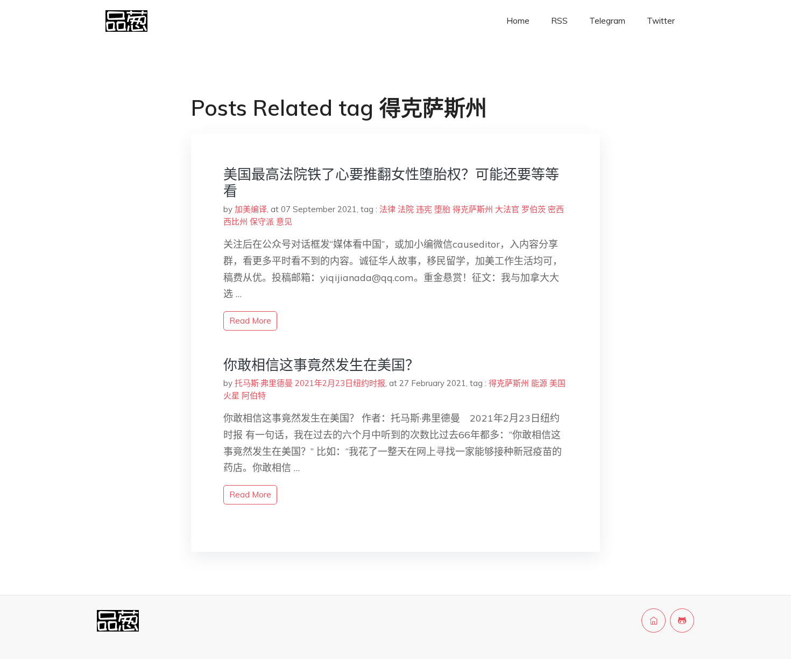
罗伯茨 (533, 209)
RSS (559, 21)
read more (250, 321)
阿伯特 (254, 395)
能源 (539, 383)
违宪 (424, 209)
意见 (284, 221)
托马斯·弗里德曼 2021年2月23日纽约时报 (310, 383)
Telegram (607, 21)
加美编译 (251, 209)
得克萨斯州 (473, 209)
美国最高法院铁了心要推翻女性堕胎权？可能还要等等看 (391, 182)
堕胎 (442, 209)
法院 (406, 209)
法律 (387, 209)
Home (517, 21)
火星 (231, 395)
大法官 (507, 209)
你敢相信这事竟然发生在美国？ (321, 365)
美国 (557, 383)
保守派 (262, 221)
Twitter (661, 21)
